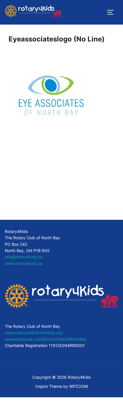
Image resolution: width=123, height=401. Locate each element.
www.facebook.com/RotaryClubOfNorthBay (46, 339)
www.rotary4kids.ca (23, 263)
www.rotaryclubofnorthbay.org (33, 332)
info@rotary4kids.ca (24, 256)
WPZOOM (78, 386)
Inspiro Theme (48, 386)
